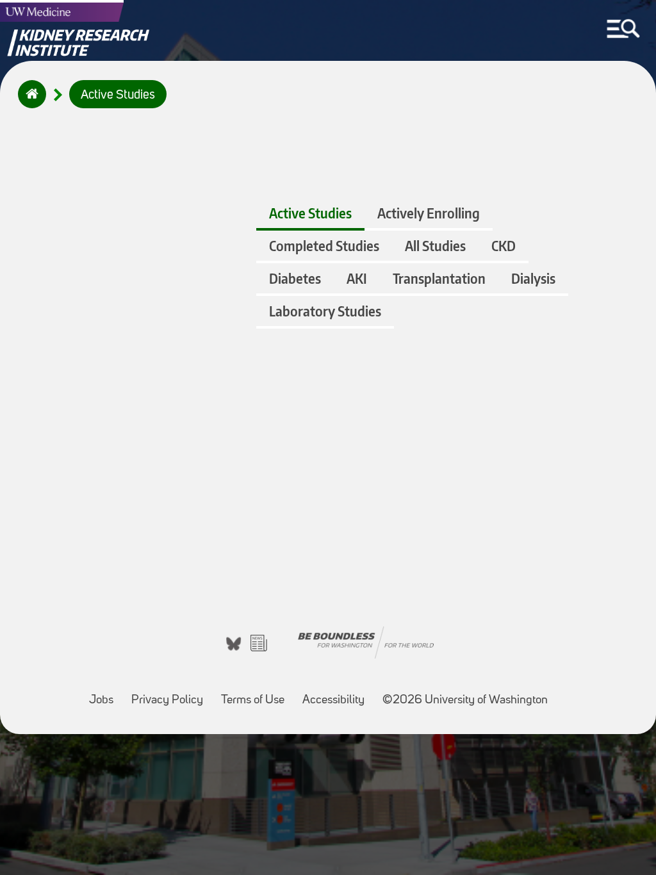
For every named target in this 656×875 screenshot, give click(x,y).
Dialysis (533, 278)
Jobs (105, 694)
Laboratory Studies (325, 311)
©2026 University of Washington (465, 700)
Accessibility (337, 694)
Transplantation (439, 278)
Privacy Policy (171, 694)
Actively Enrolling (428, 213)
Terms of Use (256, 694)
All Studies (435, 245)
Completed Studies (324, 245)
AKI (357, 278)
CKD (503, 245)
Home (29, 102)
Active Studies (118, 95)
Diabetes (295, 278)
